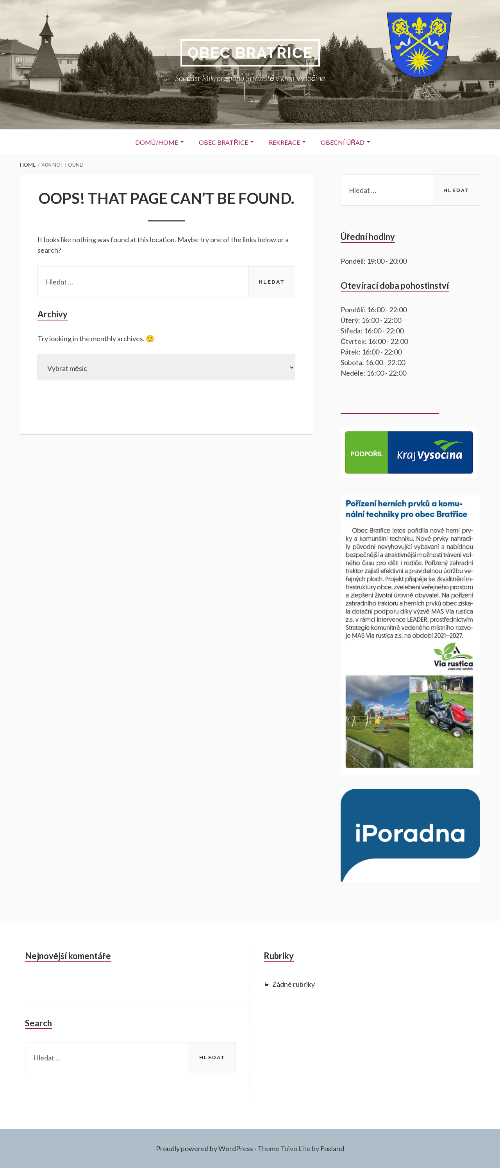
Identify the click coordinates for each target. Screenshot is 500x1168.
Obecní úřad (342, 142)
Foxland (332, 1148)
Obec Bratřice (250, 52)
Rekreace (284, 142)
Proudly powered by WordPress (204, 1148)
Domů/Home (156, 142)
